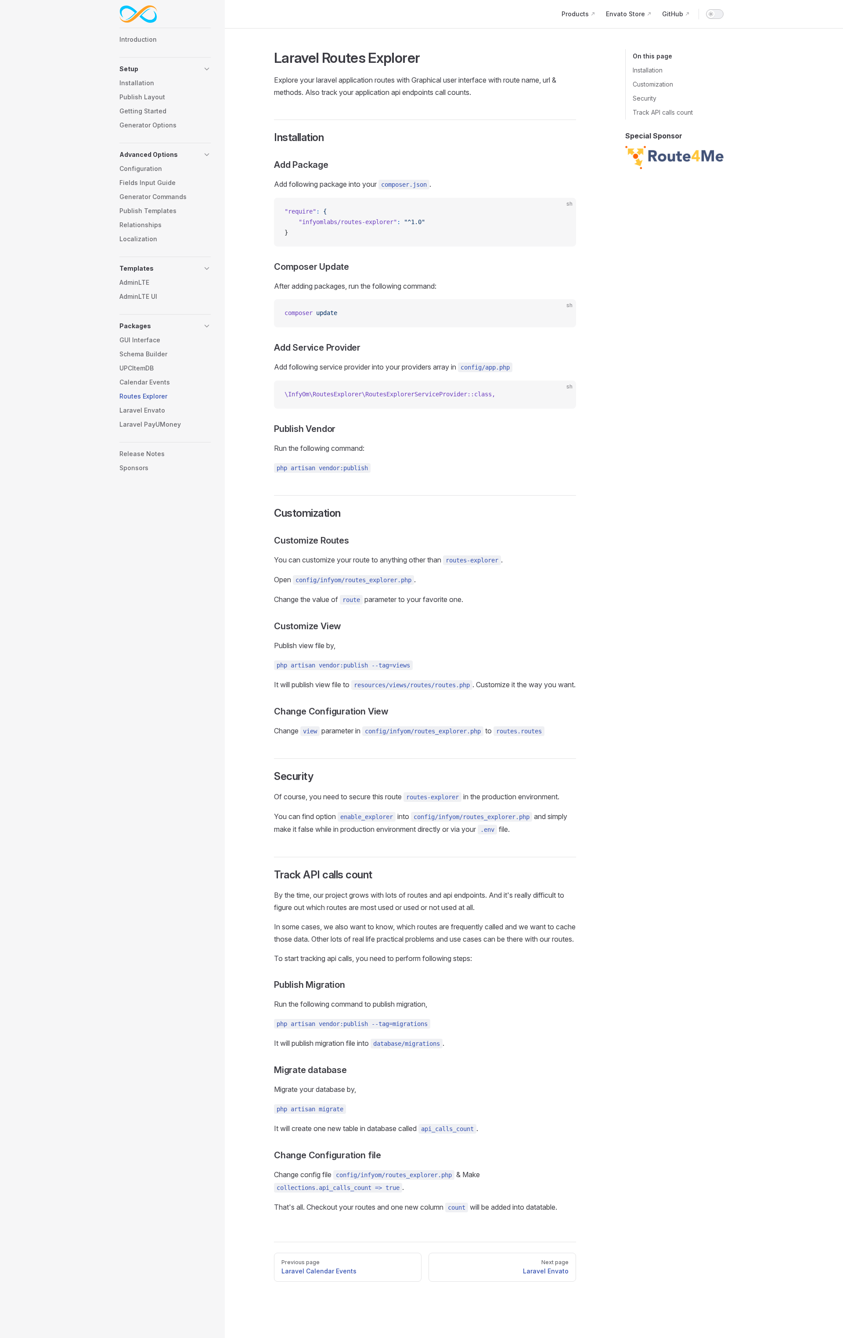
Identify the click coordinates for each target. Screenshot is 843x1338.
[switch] (715, 14)
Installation (648, 70)
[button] (165, 69)
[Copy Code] (562, 212)
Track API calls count (663, 112)
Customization (653, 84)
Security (644, 98)
